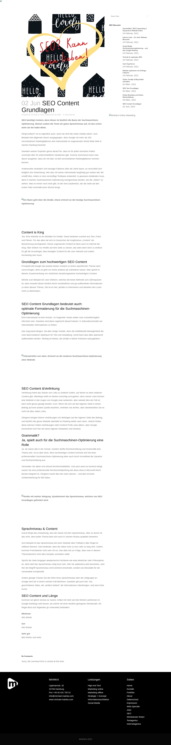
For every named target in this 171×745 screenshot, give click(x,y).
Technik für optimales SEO (132, 57)
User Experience (129, 64)
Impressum (132, 703)
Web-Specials (133, 706)
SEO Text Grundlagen (131, 88)
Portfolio (130, 692)
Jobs (129, 710)
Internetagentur (134, 724)
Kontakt (130, 689)
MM (59, 115)
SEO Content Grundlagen (132, 104)
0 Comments (69, 115)
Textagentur (132, 720)
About (129, 696)
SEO (129, 713)
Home (129, 685)
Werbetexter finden (135, 717)
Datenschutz (132, 699)
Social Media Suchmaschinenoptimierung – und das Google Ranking (135, 48)
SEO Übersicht (47, 115)
